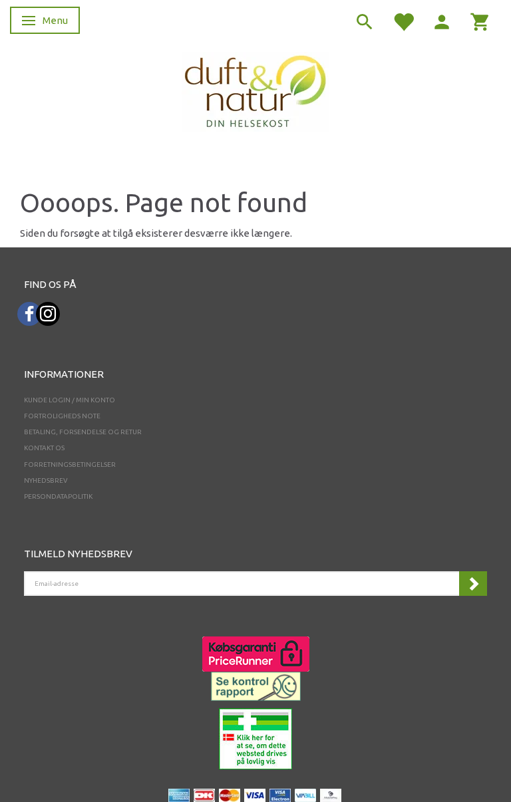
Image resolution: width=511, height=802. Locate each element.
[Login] (441, 21)
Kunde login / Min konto (69, 400)
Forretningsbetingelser (70, 464)
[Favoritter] (403, 21)
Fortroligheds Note (62, 416)
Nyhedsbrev (46, 480)
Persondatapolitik (58, 496)
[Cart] (480, 21)
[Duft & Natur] (255, 90)
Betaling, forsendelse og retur (83, 432)
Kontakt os (44, 448)
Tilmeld (473, 583)
